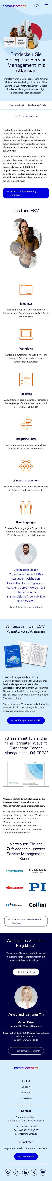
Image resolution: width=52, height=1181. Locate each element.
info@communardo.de (26, 1133)
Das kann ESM (16, 105)
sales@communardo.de (26, 1039)
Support (26, 1086)
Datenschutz (26, 1092)
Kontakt (26, 1080)
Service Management (28, 116)
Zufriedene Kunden (37, 105)
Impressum (26, 1098)
